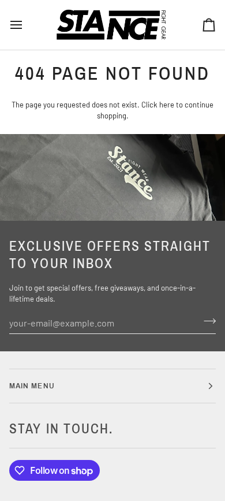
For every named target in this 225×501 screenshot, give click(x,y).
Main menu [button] (32, 386)
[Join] (206, 321)
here (166, 104)
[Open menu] (26, 25)
